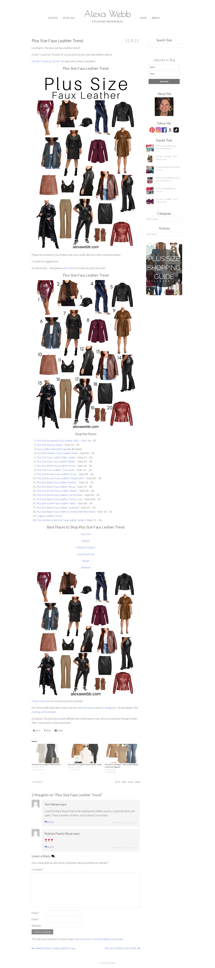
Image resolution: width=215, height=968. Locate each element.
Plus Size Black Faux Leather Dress (56, 465)
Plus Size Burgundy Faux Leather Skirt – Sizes (62, 440)
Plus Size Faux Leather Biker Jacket (56, 457)
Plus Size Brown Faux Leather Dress (57, 474)
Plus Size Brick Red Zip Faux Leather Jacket (61, 520)
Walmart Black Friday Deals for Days (55, 948)
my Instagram (107, 707)
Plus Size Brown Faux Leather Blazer (57, 490)
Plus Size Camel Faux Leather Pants (56, 503)
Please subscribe (41, 701)
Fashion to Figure (86, 547)
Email (137, 782)
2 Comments (37, 781)
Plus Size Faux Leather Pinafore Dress (46, 764)
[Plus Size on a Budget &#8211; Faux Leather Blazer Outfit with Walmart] (122, 753)
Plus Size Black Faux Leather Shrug (56, 486)
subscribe (67, 268)
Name (36, 912)
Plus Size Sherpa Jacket (49, 444)
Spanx (85, 560)
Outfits (53, 17)
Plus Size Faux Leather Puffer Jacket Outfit (85, 764)
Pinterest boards (86, 707)
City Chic (86, 534)
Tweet (130, 782)
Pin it (117, 782)
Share (124, 782)
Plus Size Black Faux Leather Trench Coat (59, 499)
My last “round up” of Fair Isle (48, 61)
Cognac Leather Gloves (49, 515)
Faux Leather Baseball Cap (51, 449)
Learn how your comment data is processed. (99, 938)
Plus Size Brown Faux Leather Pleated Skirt (60, 478)
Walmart (86, 567)
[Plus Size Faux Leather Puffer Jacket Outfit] (85, 753)
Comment (38, 869)
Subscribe (164, 81)
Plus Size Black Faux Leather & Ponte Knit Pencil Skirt (66, 511)
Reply (51, 821)
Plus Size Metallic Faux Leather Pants (57, 453)
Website (36, 925)
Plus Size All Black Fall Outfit (121, 948)
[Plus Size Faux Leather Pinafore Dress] (49, 753)
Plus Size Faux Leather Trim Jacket (56, 469)
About (156, 17)
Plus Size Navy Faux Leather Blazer (56, 461)
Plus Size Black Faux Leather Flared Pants (59, 494)
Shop (143, 17)
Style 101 (69, 17)
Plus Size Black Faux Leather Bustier (57, 482)
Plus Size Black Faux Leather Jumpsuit (58, 507)
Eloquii (86, 540)
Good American (86, 554)
